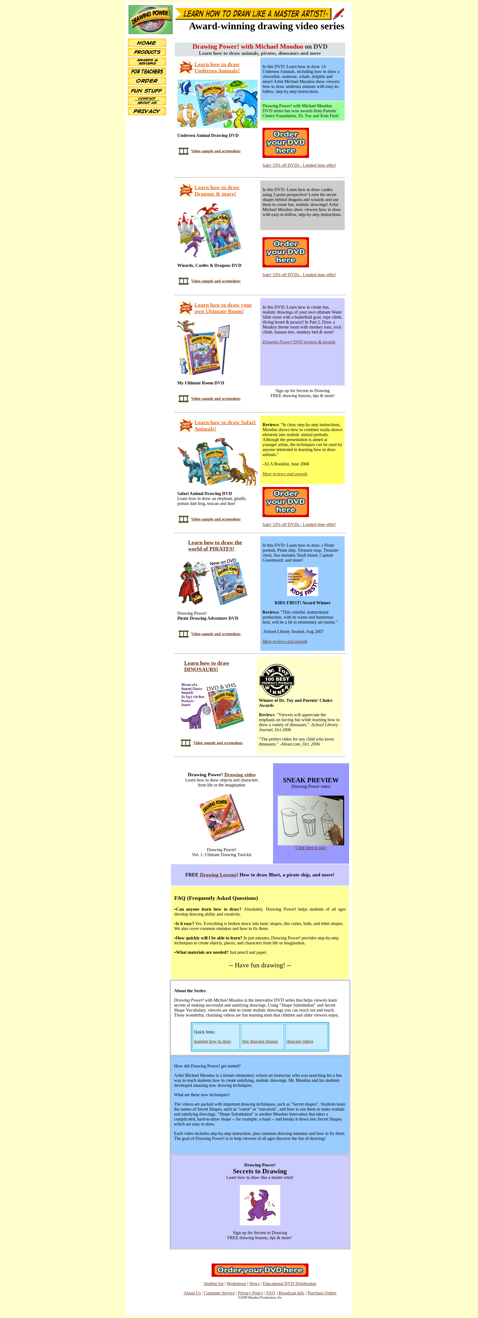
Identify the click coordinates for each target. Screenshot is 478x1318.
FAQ (270, 1293)
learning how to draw (212, 1041)
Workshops (236, 1283)
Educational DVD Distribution (289, 1283)
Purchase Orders (322, 1293)
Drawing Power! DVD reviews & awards (299, 342)
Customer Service (219, 1293)
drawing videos (300, 1041)
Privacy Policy (250, 1293)
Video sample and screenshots (215, 151)
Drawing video (240, 774)
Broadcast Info (291, 1293)
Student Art (214, 1283)
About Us (192, 1293)
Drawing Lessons (218, 874)
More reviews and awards (285, 474)
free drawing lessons (260, 1041)
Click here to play (310, 847)
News (254, 1283)
